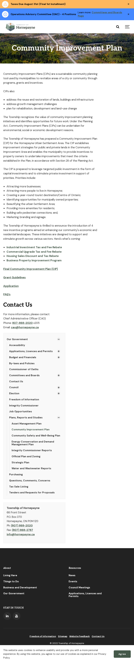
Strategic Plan (20, 462)
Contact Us (16, 381)
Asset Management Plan (27, 423)
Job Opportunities (20, 411)
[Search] (117, 26)
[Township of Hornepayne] (20, 26)
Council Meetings (79, 587)
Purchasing (16, 474)
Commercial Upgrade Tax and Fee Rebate (34, 251)
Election (14, 393)
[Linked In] (7, 616)
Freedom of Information (24, 399)
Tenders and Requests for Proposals (32, 492)
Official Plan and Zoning (26, 456)
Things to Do (11, 581)
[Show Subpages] (58, 339)
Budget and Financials (22, 357)
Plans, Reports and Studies (25, 417)
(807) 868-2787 (22, 530)
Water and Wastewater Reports (31, 468)
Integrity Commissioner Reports (32, 450)
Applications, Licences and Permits (31, 351)
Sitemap (62, 636)
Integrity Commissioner (24, 405)
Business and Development (20, 587)
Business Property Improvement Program (34, 260)
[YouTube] (17, 616)
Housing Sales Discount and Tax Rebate (33, 256)
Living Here (10, 575)
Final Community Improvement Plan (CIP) (30, 269)
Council (13, 387)
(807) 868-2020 (22, 525)
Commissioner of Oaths (23, 369)
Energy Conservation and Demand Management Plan (33, 443)
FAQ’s (6, 294)
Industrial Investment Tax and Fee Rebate (34, 247)
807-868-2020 (22, 323)
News (72, 575)
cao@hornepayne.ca (25, 327)
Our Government (17, 339)
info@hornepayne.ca (21, 534)
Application (11, 286)
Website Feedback (79, 636)
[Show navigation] (127, 26)
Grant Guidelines (14, 277)
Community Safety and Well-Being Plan (36, 435)
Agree (122, 653)
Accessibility (17, 345)
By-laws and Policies (21, 363)
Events (73, 581)
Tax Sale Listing (18, 486)
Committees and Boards (24, 375)
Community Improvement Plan (31, 429)
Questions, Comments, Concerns (29, 480)
